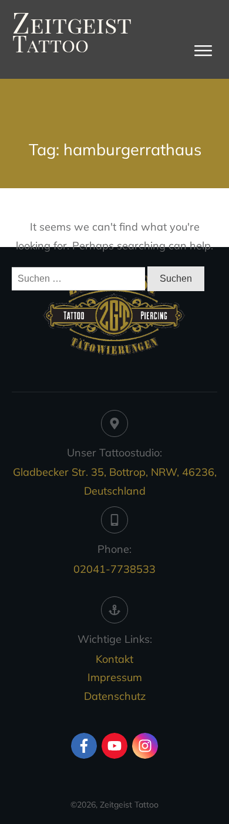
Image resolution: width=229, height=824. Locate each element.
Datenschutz (115, 696)
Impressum (114, 677)
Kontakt (114, 659)
